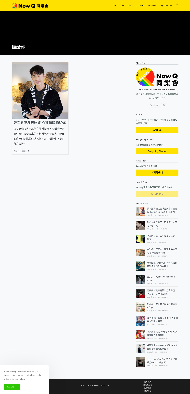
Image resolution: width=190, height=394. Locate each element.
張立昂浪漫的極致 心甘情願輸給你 (39, 122)
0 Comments (163, 215)
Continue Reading (21, 151)
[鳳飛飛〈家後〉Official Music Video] (140, 279)
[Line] (163, 105)
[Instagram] (157, 105)
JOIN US (157, 130)
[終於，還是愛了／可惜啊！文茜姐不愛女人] (140, 225)
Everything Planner (157, 151)
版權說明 (147, 388)
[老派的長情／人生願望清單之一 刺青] (140, 239)
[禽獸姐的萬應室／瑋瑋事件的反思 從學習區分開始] (140, 252)
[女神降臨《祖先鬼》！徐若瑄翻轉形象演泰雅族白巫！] (140, 266)
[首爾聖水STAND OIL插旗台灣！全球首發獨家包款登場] (140, 348)
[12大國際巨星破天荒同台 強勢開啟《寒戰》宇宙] (140, 321)
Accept (12, 387)
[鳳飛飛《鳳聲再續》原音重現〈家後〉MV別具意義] (140, 293)
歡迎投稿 (147, 391)
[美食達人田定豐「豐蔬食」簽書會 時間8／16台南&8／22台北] (140, 211)
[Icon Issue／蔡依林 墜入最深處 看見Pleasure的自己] (140, 362)
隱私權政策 (147, 385)
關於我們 (147, 382)
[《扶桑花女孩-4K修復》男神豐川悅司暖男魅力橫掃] (140, 334)
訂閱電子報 (157, 172)
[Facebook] (151, 105)
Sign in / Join (166, 5)
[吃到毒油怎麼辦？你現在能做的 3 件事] (140, 307)
